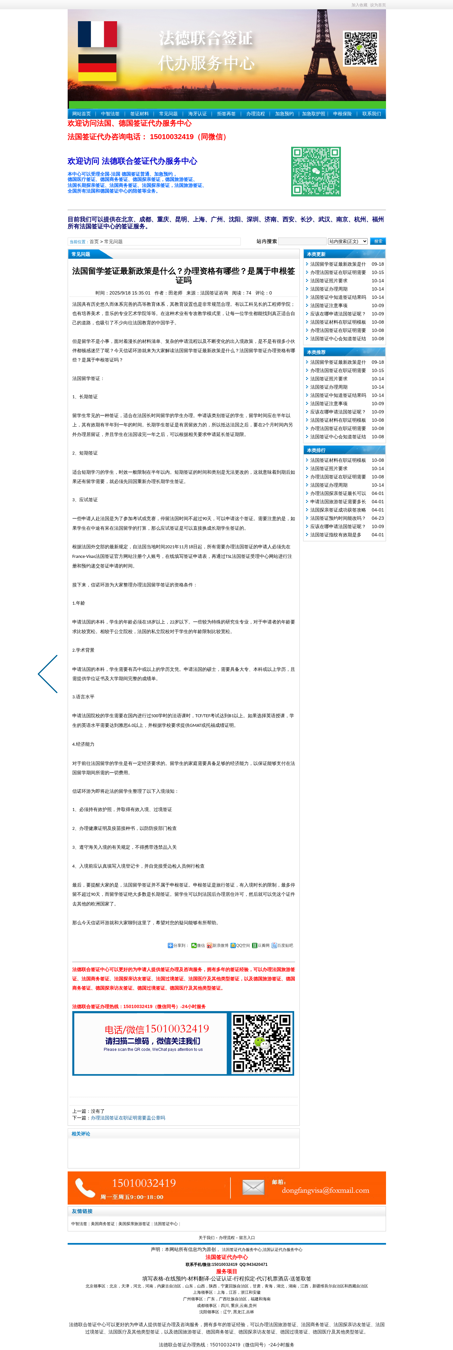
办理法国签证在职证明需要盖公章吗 (128, 1117)
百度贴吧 (285, 945)
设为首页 (378, 5)
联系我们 (371, 113)
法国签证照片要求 (329, 280)
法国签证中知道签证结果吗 (338, 297)
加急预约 (284, 113)
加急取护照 (313, 113)
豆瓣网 (264, 945)
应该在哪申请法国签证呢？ (338, 313)
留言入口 (247, 1237)
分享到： (181, 945)
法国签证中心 (166, 1223)
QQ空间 (243, 945)
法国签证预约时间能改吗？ (338, 518)
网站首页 (81, 113)
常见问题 (168, 113)
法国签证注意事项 (329, 305)
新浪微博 (220, 945)
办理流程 (255, 113)
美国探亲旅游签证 (134, 1223)
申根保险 (342, 113)
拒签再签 (226, 113)
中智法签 (110, 113)
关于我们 (207, 1237)
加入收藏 (359, 5)
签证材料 (139, 113)
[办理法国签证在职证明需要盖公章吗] (49, 675)
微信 (201, 945)
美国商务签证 (103, 1223)
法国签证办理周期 (329, 289)
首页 (94, 241)
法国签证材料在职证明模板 (338, 322)
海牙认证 (197, 113)
